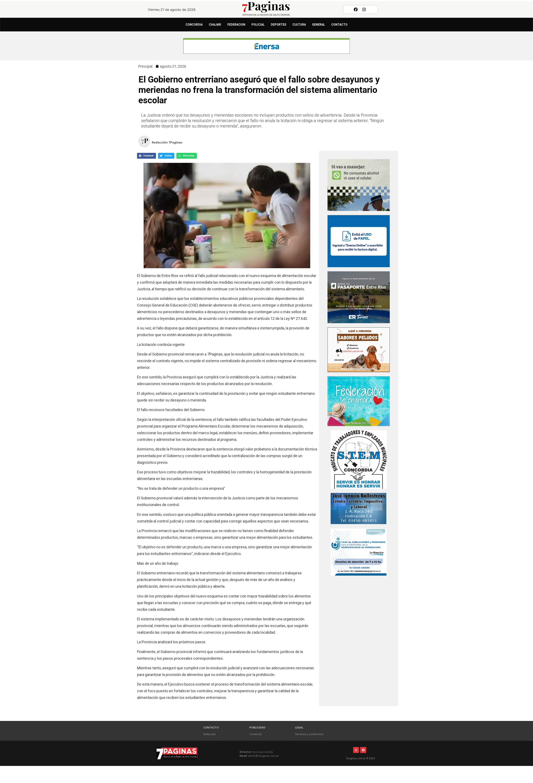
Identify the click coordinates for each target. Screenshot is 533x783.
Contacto (339, 24)
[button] (146, 156)
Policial (258, 24)
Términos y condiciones (309, 734)
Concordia (194, 24)
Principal (145, 66)
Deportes (278, 24)
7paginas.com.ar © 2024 (360, 758)
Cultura (299, 24)
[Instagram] (364, 9)
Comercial (255, 734)
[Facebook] (355, 9)
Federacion (236, 24)
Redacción (209, 734)
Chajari (215, 24)
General (318, 24)
